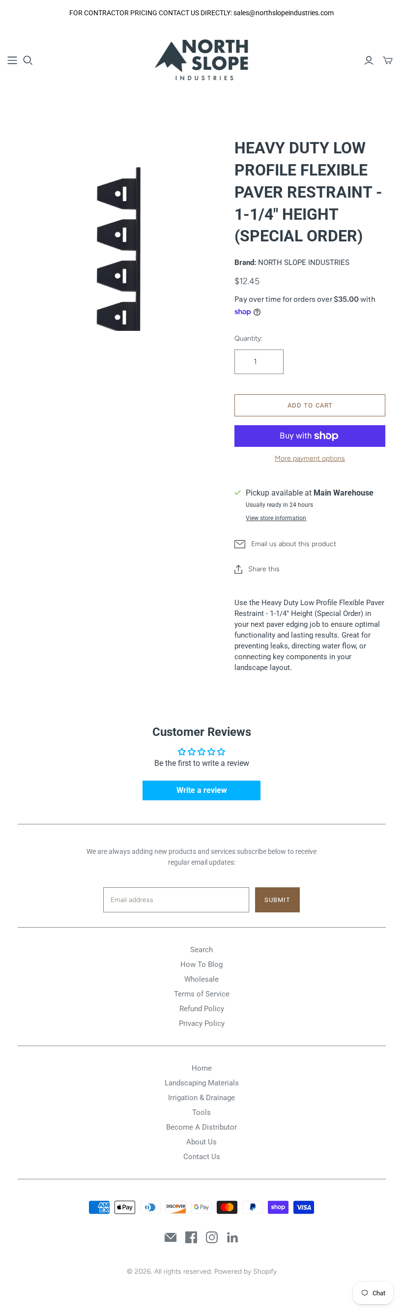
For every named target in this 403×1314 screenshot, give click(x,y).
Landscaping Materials (202, 1083)
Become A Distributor (201, 1127)
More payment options (310, 458)
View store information (276, 518)
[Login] (369, 60)
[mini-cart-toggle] (388, 60)
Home (202, 1068)
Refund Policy (201, 1008)
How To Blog (201, 964)
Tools (201, 1112)
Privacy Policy (202, 1023)
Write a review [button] (201, 790)
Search (201, 949)
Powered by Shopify (245, 1271)
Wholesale (201, 979)
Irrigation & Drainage (201, 1097)
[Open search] (28, 60)
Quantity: (248, 338)
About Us (201, 1142)
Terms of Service (202, 994)
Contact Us (201, 1156)
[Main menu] (12, 60)
